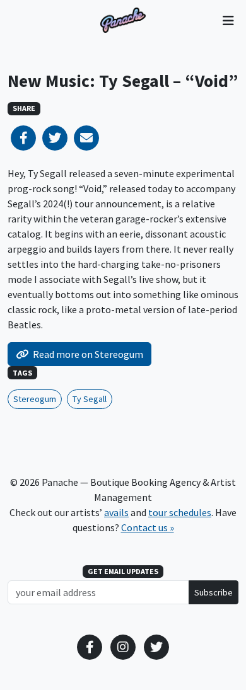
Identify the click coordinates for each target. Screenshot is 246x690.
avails (116, 512)
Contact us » (147, 527)
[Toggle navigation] (228, 20)
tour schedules (179, 512)
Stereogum (34, 399)
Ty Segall (90, 399)
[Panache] (123, 20)
